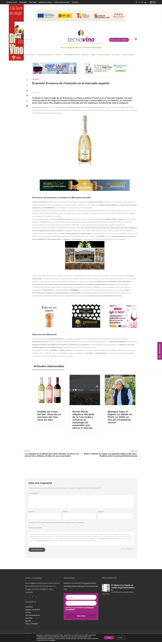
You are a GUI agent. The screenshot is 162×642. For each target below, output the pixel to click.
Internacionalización (72, 54)
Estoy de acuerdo (36, 528)
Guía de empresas (129, 54)
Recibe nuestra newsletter (119, 40)
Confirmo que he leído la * (80, 608)
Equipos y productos (44, 54)
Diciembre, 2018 (36, 92)
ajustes (53, 640)
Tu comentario (33, 493)
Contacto (75, 2)
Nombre (31, 511)
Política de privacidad (61, 2)
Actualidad (30, 54)
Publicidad (23, 2)
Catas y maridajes (103, 54)
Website (101, 511)
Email (65, 511)
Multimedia (116, 54)
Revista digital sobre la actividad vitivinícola (81, 47)
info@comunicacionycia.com (107, 538)
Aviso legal (32, 2)
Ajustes (120, 638)
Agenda (93, 54)
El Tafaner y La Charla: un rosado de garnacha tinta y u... (123, 587)
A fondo (58, 54)
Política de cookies (45, 2)
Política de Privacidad (43, 540)
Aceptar (108, 638)
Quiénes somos (11, 2)
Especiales (85, 54)
